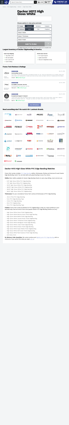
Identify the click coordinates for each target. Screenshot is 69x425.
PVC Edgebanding (11, 6)
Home (4, 6)
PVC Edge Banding (26, 173)
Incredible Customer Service (19, 84)
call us (32, 239)
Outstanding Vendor (16, 73)
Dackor (19, 6)
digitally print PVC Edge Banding (45, 237)
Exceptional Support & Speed (19, 96)
